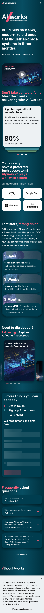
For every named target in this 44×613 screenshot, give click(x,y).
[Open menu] (40, 3)
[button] (22, 499)
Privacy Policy (12, 604)
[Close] (41, 578)
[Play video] (22, 74)
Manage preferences (22, 609)
